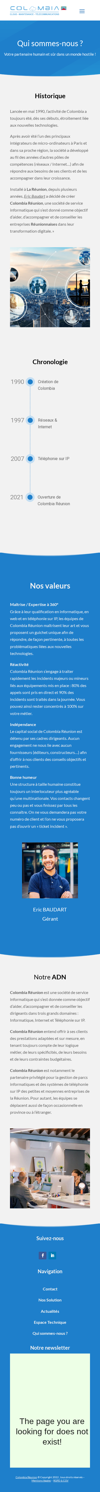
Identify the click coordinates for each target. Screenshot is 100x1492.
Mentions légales (41, 1480)
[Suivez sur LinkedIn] (52, 1255)
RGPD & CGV (60, 1480)
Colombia (21, 1477)
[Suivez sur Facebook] (42, 1255)
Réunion (32, 1477)
